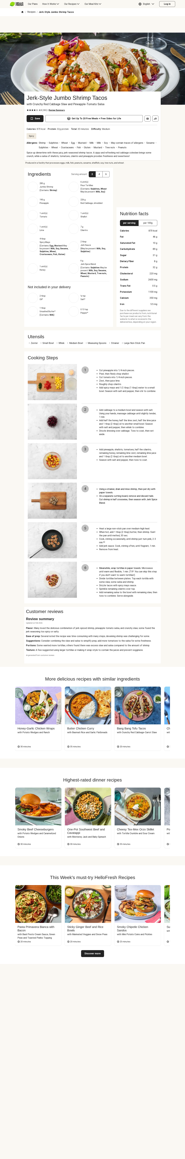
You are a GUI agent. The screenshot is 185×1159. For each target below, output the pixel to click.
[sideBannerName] (138, 186)
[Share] (155, 119)
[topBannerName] (92, 24)
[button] (147, 4)
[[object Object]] (148, 119)
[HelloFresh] (16, 4)
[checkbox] (28, 110)
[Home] (22, 12)
